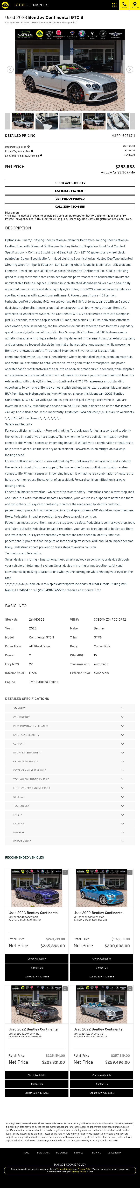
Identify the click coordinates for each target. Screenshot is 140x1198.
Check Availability (36, 958)
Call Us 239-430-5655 (37, 976)
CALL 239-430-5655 (70, 206)
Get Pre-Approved (70, 198)
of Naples (31, 5)
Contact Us (37, 967)
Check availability (70, 183)
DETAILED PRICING (20, 136)
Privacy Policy (84, 1169)
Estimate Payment (70, 191)
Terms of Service (64, 1169)
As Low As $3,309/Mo (118, 172)
